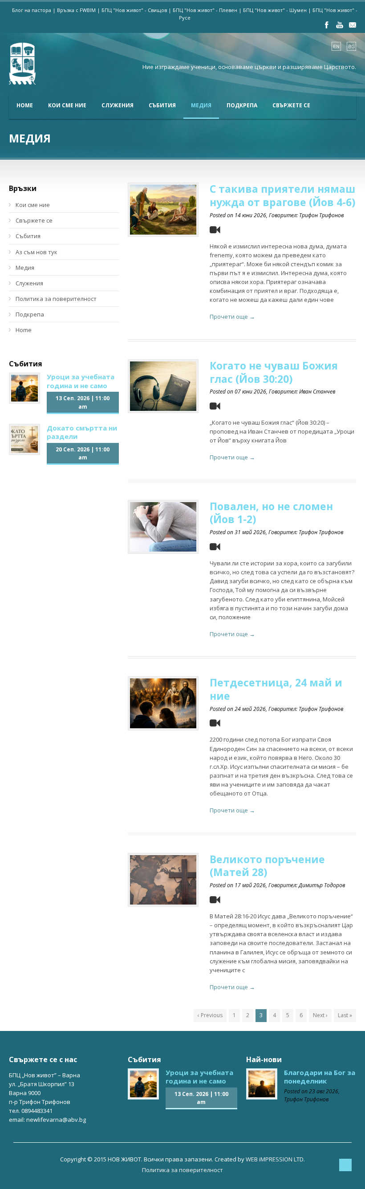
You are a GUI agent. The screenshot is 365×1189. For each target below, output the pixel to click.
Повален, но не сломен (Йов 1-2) (271, 513)
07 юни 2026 (250, 391)
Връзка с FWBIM (76, 10)
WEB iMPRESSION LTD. (275, 1159)
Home (24, 105)
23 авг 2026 (323, 1091)
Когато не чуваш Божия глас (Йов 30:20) (274, 372)
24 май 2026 (250, 709)
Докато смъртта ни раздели (82, 432)
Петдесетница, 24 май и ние (276, 689)
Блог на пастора (31, 10)
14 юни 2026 (250, 215)
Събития (162, 105)
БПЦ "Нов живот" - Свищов (134, 10)
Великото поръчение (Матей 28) (267, 866)
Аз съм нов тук (36, 252)
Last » (345, 1015)
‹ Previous (210, 1015)
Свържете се (291, 105)
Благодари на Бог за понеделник (319, 1077)
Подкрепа (242, 105)
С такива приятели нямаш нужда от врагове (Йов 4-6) (282, 195)
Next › (320, 1015)
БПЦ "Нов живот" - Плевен (205, 10)
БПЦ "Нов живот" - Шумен (275, 10)
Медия (201, 105)
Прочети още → (232, 316)
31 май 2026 (250, 532)
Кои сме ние (67, 105)
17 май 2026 (250, 885)
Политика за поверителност (56, 299)
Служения (117, 105)
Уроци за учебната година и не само (80, 381)
